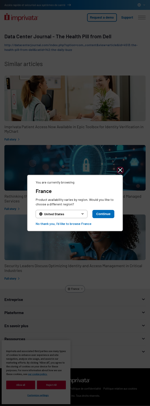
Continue (103, 214)
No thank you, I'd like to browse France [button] (63, 224)
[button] (120, 170)
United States (54, 214)
